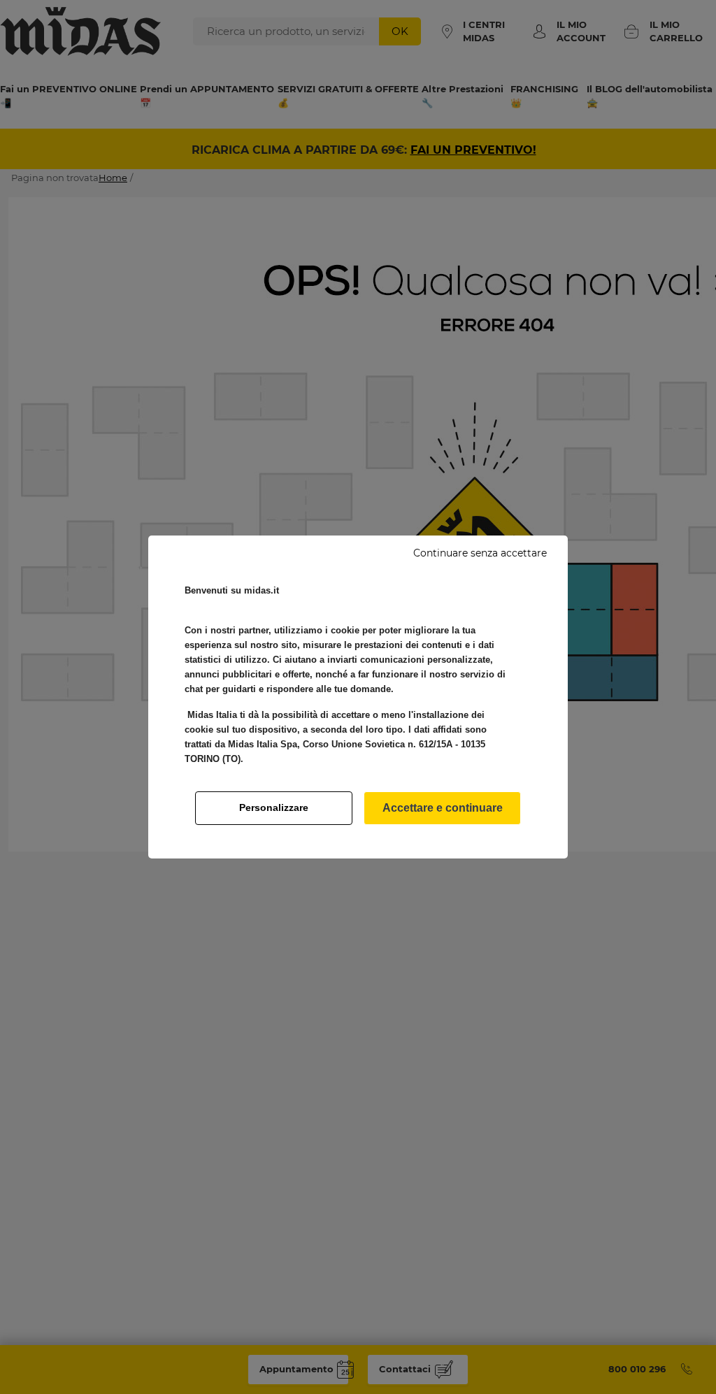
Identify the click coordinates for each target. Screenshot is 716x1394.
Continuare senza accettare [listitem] (480, 553)
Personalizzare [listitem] (273, 807)
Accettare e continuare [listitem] (442, 808)
